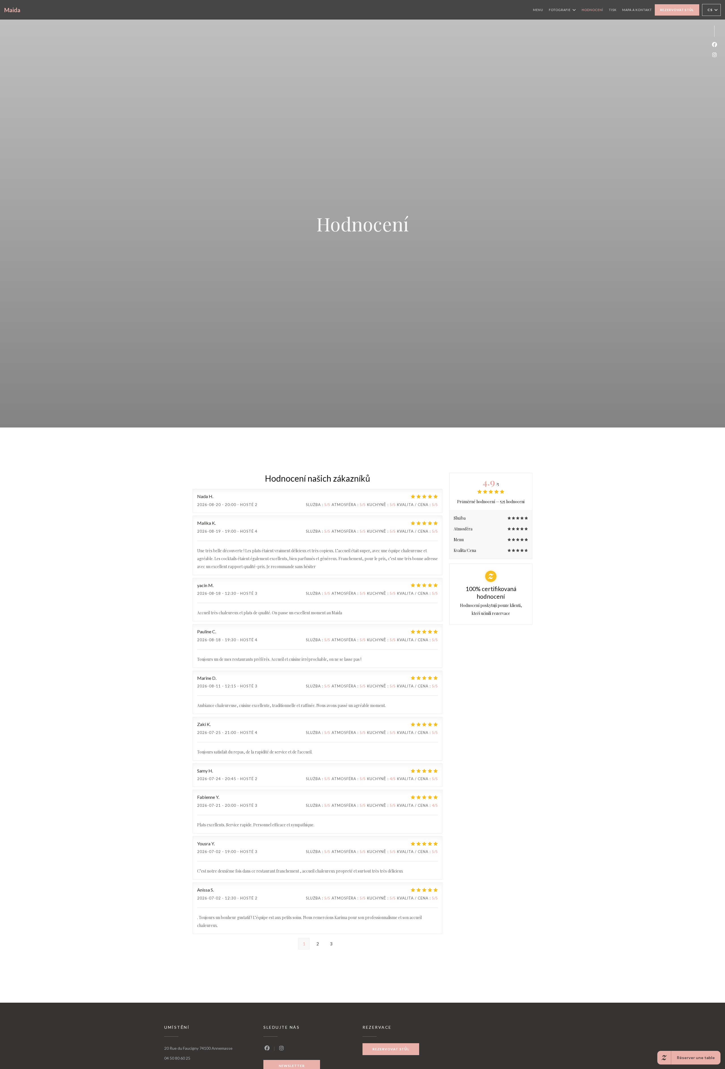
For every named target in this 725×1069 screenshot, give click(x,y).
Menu (538, 10)
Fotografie (560, 10)
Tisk (613, 10)
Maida (12, 10)
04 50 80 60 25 (177, 1058)
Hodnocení (592, 10)
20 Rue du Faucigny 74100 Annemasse (198, 1048)
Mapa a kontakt (637, 10)
